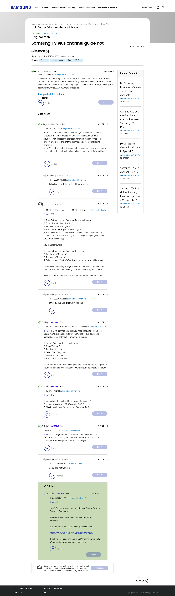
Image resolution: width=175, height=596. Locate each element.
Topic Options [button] (136, 46)
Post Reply (99, 568)
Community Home (41, 7)
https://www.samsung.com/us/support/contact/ (71, 533)
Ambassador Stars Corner (108, 7)
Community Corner (58, 7)
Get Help (71, 7)
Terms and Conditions (52, 589)
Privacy (18, 593)
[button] (109, 71)
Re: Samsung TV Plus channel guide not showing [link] (56, 27)
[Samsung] (21, 7)
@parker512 (49, 214)
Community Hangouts (86, 7)
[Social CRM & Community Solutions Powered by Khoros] (142, 580)
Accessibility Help (23, 589)
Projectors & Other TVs (98, 24)
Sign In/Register (147, 7)
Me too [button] (45, 98)
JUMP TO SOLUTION (51, 33)
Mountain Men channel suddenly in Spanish (130, 147)
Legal (43, 593)
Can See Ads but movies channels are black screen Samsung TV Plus (129, 119)
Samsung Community (41, 24)
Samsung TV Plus (74, 60)
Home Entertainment (75, 24)
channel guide (57, 60)
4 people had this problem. (51, 94)
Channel (44, 60)
